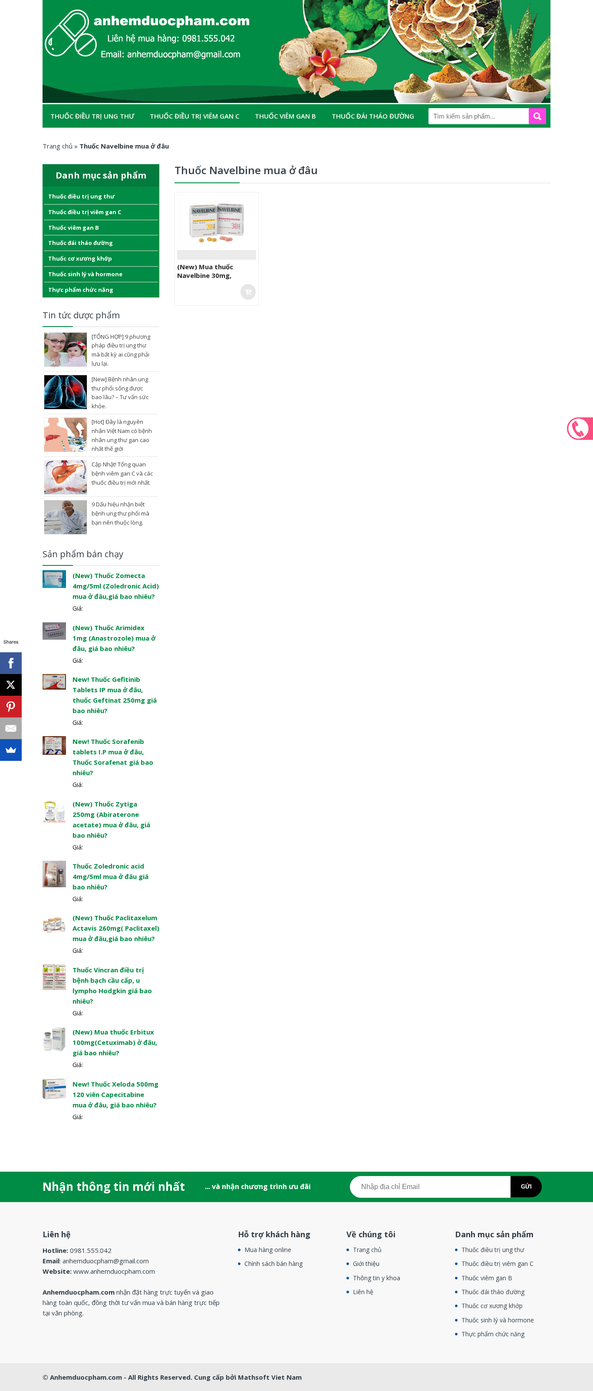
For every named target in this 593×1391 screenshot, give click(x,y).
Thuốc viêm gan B (285, 116)
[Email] (11, 728)
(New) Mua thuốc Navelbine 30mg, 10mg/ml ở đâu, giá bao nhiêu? (215, 279)
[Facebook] (11, 663)
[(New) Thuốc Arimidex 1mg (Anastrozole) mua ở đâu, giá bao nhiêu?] (54, 630)
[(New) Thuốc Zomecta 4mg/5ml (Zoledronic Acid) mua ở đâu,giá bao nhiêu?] (54, 578)
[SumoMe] (11, 750)
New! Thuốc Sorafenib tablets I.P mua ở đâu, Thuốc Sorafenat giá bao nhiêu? (112, 757)
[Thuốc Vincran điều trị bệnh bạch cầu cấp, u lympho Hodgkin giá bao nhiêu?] (54, 976)
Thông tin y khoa (376, 1278)
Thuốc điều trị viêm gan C (194, 116)
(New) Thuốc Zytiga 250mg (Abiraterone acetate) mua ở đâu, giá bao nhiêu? (111, 819)
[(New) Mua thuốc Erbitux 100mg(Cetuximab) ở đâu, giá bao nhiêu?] (54, 1038)
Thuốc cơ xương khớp (89, 139)
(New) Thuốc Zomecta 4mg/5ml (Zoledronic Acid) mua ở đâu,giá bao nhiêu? (115, 586)
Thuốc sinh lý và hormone (191, 139)
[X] (11, 685)
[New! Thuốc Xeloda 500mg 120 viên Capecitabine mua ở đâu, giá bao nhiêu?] (54, 1088)
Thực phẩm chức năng (293, 139)
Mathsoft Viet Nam (270, 1377)
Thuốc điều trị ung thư (92, 116)
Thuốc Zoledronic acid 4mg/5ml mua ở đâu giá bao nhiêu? (110, 876)
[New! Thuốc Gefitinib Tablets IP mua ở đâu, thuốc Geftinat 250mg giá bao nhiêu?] (54, 681)
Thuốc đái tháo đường (373, 116)
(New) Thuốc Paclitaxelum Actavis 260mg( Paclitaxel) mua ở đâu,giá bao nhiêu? (115, 928)
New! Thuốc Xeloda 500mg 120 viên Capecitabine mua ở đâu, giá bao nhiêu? (115, 1094)
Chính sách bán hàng (273, 1263)
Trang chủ (367, 1250)
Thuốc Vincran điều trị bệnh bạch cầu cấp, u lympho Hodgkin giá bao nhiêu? (112, 985)
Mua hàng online (267, 1250)
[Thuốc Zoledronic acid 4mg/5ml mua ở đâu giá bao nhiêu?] (54, 873)
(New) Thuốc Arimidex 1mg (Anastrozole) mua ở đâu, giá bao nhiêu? (113, 638)
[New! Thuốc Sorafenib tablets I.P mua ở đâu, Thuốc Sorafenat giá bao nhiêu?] (54, 745)
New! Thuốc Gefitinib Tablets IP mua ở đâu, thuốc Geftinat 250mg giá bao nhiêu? (114, 695)
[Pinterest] (11, 706)
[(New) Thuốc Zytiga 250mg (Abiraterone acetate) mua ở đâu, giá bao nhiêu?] (54, 810)
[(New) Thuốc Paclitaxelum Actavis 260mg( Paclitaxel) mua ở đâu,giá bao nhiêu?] (54, 924)
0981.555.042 (580, 428)
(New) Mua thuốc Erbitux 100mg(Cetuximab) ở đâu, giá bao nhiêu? (114, 1042)
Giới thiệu (366, 1263)
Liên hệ (363, 1292)
